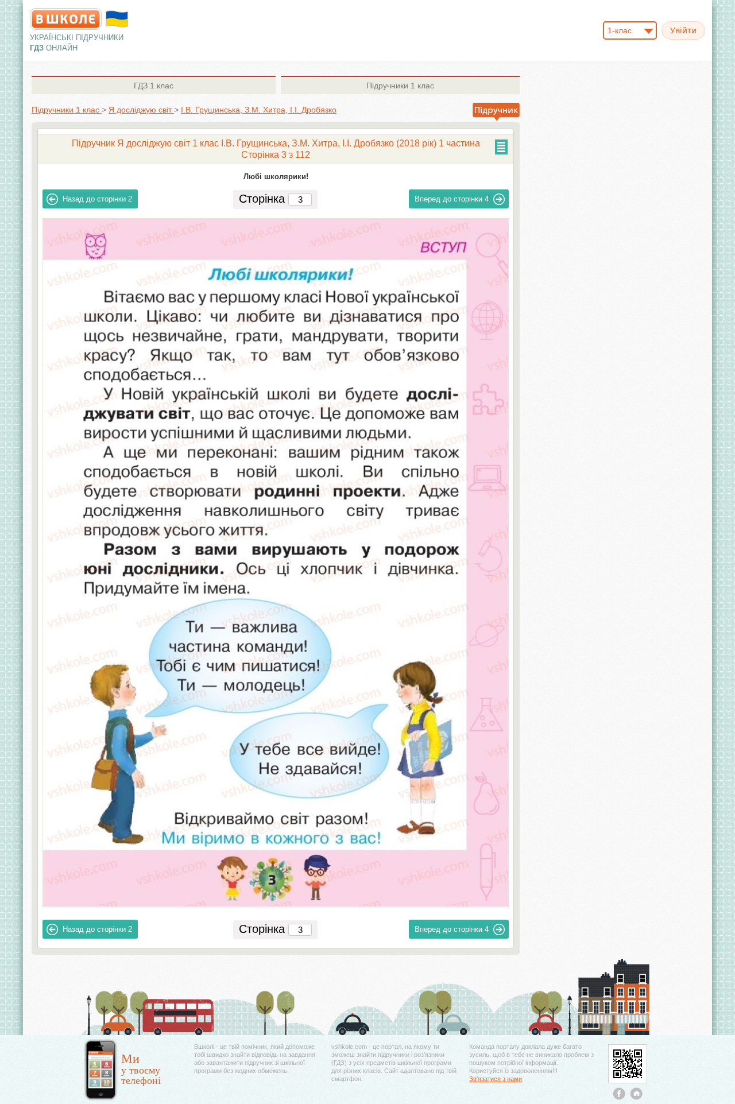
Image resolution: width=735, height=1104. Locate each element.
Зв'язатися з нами (495, 1078)
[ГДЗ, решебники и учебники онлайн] (66, 19)
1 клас (153, 85)
